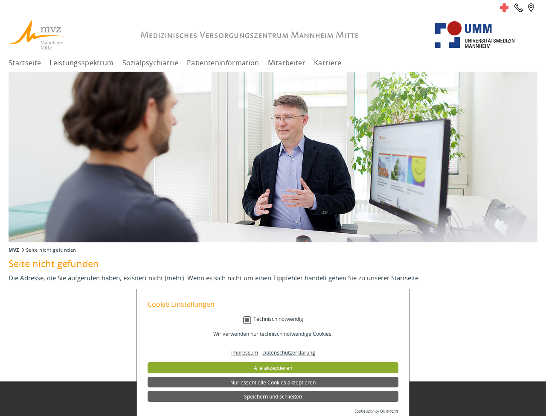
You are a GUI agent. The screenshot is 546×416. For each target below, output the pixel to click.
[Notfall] (504, 7)
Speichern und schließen (273, 396)
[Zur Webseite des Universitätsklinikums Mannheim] (486, 35)
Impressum (244, 352)
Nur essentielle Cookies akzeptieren (273, 382)
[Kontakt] (518, 7)
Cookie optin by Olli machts (376, 411)
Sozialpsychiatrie (150, 62)
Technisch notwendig (278, 319)
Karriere (328, 62)
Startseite (25, 62)
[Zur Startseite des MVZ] (36, 35)
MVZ (14, 250)
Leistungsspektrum (81, 62)
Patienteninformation (223, 62)
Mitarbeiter (287, 62)
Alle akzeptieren (273, 367)
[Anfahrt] (531, 7)
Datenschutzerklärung (288, 352)
